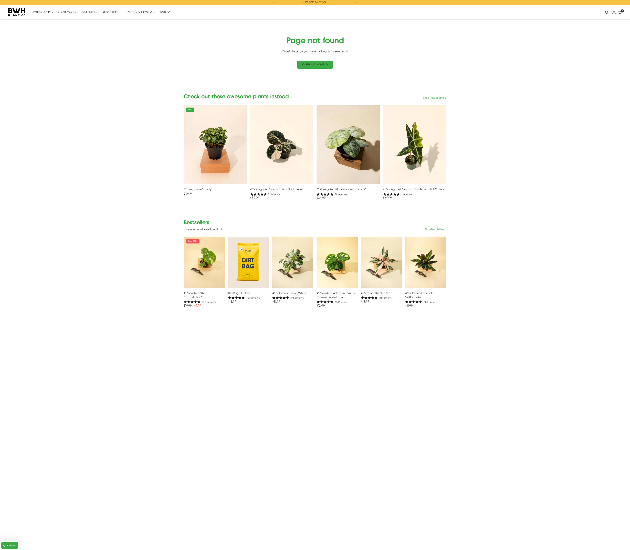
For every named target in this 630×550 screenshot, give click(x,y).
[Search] (606, 12)
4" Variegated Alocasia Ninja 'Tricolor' (341, 189)
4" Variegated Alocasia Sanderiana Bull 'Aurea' (413, 189)
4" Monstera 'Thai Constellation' (195, 295)
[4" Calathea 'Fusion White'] (292, 262)
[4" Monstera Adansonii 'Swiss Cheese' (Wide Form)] (337, 262)
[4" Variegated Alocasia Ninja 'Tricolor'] (348, 144)
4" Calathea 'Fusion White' (289, 293)
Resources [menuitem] (110, 12)
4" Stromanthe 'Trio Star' (376, 293)
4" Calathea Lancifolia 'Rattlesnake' (419, 295)
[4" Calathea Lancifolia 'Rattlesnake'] (425, 262)
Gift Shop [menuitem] (88, 12)
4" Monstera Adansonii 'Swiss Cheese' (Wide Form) (336, 295)
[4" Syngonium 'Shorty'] (215, 144)
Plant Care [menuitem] (66, 12)
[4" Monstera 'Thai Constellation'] (204, 262)
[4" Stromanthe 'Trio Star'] (381, 262)
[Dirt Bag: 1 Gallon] (248, 262)
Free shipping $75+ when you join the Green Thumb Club (315, 2)
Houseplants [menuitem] (41, 12)
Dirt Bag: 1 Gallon (239, 293)
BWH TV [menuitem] (164, 12)
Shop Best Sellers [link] (434, 229)
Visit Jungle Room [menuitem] (139, 12)
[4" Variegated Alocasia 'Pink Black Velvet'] (281, 144)
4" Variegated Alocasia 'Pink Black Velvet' (277, 189)
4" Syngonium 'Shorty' (198, 189)
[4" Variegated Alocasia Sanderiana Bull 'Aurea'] (414, 144)
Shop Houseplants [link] (433, 98)
